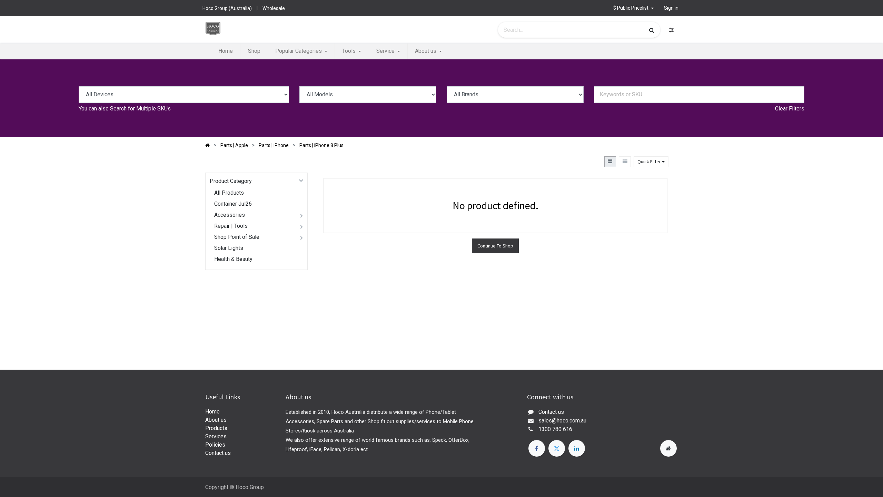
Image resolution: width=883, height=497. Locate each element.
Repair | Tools (231, 226)
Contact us (218, 453)
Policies (215, 444)
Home (212, 411)
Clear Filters (789, 108)
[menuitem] (226, 51)
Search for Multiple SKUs (140, 108)
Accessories (229, 215)
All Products (229, 192)
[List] (625, 161)
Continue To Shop (495, 246)
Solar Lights (228, 248)
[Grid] (610, 161)
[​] (671, 30)
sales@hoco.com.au (562, 420)
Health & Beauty (233, 259)
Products (216, 428)
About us (216, 420)
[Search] (652, 30)
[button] (633, 8)
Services (216, 436)
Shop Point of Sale (236, 237)
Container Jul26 (233, 204)
